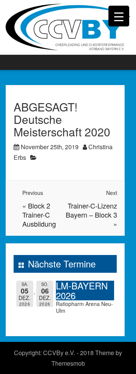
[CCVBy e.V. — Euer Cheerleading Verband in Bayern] (68, 26)
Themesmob (68, 363)
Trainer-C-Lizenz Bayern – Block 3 (91, 210)
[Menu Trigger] (118, 16)
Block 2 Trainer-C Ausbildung (39, 215)
